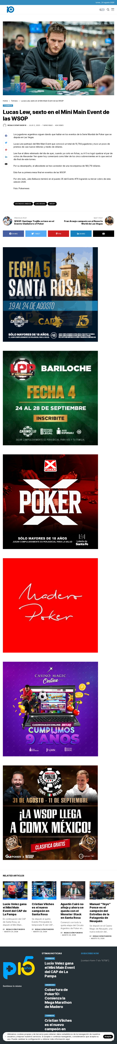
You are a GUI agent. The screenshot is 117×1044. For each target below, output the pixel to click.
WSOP (52, 204)
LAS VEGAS (40, 204)
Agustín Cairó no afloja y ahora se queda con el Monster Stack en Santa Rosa (72, 910)
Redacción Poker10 (17, 125)
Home (5, 101)
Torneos (14, 101)
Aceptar (108, 1036)
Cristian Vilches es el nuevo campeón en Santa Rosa (43, 909)
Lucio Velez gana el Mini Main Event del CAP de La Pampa (15, 909)
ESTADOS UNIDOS (23, 204)
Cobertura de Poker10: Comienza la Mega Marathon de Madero (58, 998)
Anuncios (50, 985)
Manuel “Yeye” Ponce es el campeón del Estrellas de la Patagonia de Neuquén (100, 912)
